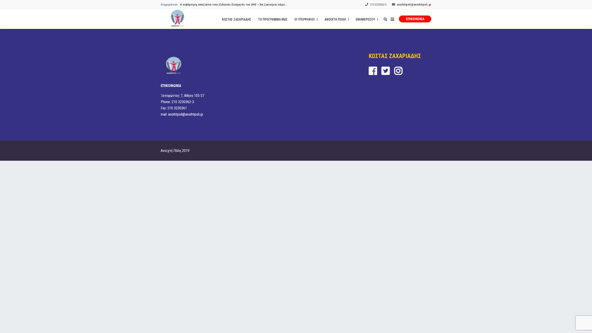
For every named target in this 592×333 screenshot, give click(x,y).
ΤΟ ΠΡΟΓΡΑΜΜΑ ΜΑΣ (272, 19)
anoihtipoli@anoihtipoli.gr (414, 4)
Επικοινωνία (415, 19)
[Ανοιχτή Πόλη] (177, 19)
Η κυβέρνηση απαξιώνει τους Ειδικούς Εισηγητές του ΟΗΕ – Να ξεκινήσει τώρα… (233, 4)
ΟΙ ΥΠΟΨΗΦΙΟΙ (304, 19)
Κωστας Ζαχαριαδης (236, 19)
